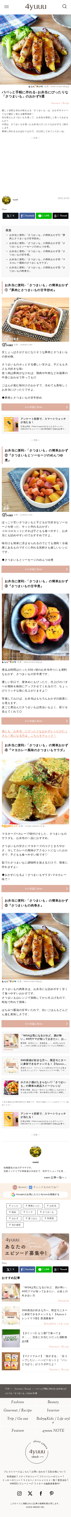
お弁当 (53, 1206)
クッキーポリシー (11, 1480)
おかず (15, 1218)
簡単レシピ (34, 1206)
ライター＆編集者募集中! (47, 1483)
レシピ (15, 1206)
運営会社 (62, 1480)
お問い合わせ (38, 1471)
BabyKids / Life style (53, 1420)
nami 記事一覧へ (54, 1177)
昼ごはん (32, 1218)
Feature (18, 1430)
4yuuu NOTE (53, 1430)
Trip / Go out (17, 1419)
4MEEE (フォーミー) (21, 1483)
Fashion (17, 1402)
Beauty (53, 1402)
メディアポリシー (28, 1476)
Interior (53, 1410)
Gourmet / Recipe (18, 1410)
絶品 (14, 1212)
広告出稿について (57, 1471)
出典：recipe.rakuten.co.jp (32, 826)
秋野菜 (50, 1218)
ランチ (29, 1212)
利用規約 (11, 1476)
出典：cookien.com (23, 345)
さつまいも (48, 1212)
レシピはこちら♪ (34, 407)
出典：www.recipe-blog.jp (56, 86)
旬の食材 (16, 1225)
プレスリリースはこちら (16, 1471)
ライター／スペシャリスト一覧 (39, 1480)
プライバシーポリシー (50, 1476)
